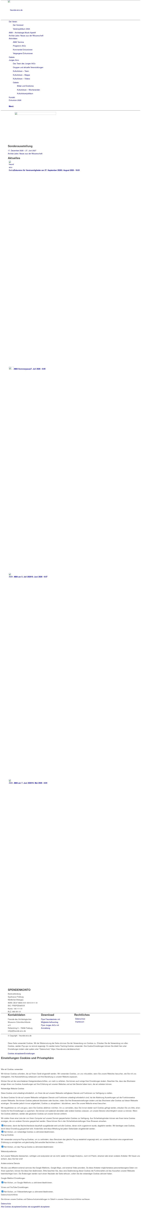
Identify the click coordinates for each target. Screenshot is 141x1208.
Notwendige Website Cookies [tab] (12, 1088)
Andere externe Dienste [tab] (10, 1163)
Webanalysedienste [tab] (9, 1151)
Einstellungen (29, 1053)
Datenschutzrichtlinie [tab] (9, 1194)
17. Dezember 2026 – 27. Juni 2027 (22, 150)
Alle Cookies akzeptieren (11, 1206)
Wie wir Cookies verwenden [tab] (12, 1069)
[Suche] (9, 103)
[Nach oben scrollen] (1, 1038)
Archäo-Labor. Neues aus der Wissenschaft (25, 153)
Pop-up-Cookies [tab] (7, 1134)
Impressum (79, 1021)
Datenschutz (80, 1018)
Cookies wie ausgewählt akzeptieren (35, 1206)
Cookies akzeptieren (16, 1053)
